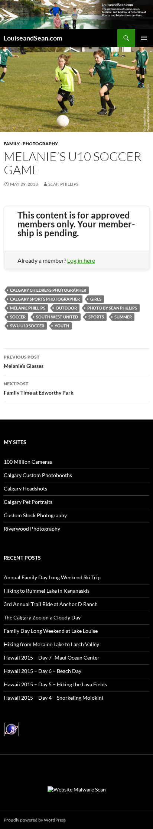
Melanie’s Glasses (23, 361)
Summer (123, 316)
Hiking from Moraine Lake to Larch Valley (51, 644)
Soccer (18, 316)
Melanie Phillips (27, 307)
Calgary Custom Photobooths (38, 475)
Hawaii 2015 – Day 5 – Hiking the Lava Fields (55, 684)
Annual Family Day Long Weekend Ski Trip (52, 577)
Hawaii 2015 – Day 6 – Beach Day (42, 671)
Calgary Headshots (25, 488)
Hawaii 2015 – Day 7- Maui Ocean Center (52, 657)
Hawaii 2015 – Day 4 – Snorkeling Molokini (53, 697)
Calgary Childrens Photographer (48, 290)
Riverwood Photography (32, 528)
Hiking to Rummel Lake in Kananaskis (46, 590)
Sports (96, 316)
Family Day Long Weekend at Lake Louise (51, 631)
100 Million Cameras (28, 462)
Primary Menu (144, 38)
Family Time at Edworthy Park (39, 388)
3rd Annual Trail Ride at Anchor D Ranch (51, 604)
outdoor (66, 307)
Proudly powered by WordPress (35, 820)
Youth (62, 325)
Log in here (81, 260)
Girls (95, 299)
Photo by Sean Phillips (112, 307)
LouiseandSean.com (33, 38)
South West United (57, 316)
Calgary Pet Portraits (28, 502)
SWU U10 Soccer (27, 325)
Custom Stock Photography (35, 515)
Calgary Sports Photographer (45, 299)
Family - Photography (31, 143)
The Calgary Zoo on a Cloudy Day (42, 617)
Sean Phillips (63, 184)
